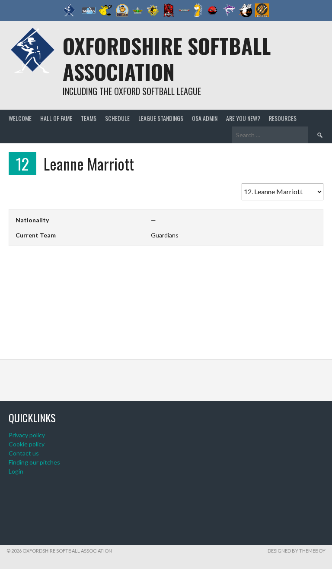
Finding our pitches (34, 462)
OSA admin (204, 118)
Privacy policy (27, 435)
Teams (88, 118)
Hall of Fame (56, 118)
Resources (283, 118)
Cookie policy (27, 444)
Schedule (117, 118)
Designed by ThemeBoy (297, 550)
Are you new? (243, 118)
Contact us (24, 453)
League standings (160, 118)
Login (16, 471)
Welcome (20, 118)
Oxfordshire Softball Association (167, 58)
